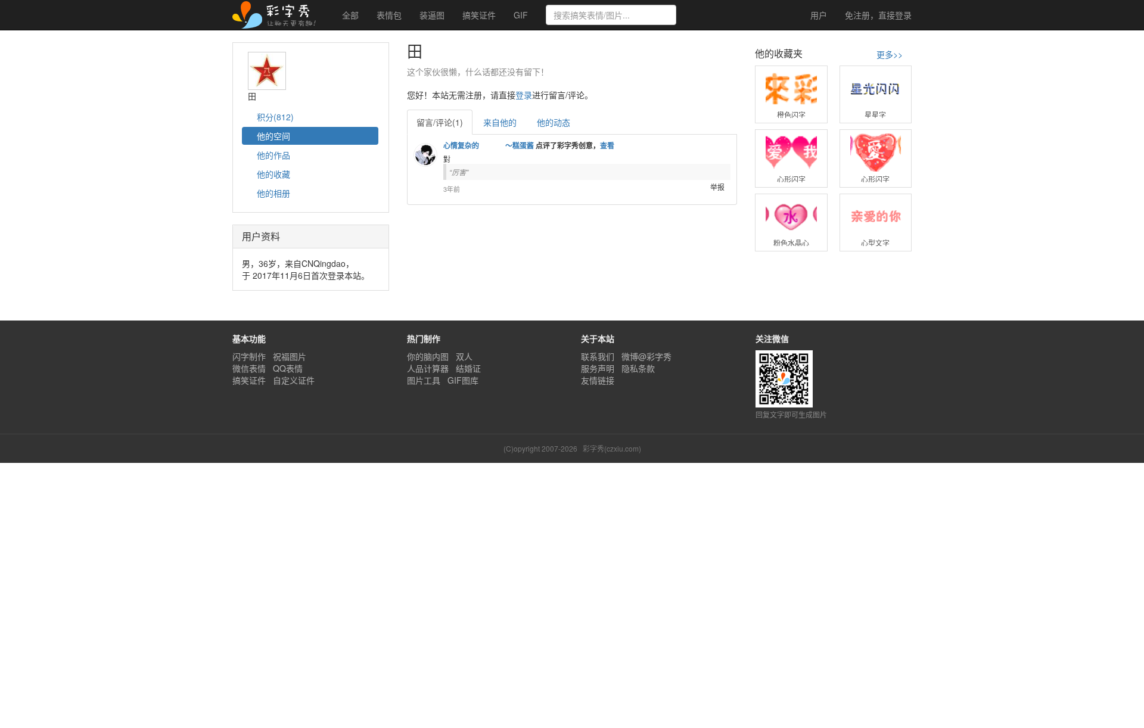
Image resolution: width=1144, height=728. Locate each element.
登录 (878, 15)
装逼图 (431, 15)
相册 (273, 193)
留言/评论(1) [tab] (439, 122)
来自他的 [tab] (500, 122)
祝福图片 (289, 356)
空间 (273, 136)
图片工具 (423, 380)
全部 (350, 15)
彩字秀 (278, 15)
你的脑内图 (428, 356)
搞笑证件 (479, 15)
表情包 (389, 15)
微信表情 (249, 368)
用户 (817, 15)
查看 (607, 145)
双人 (464, 356)
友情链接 (597, 380)
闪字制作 (249, 356)
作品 (273, 155)
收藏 (273, 174)
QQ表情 (288, 368)
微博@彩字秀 (646, 356)
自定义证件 (294, 380)
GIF (521, 15)
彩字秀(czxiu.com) (612, 448)
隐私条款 (638, 368)
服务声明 (597, 368)
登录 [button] (523, 95)
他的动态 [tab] (553, 122)
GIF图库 (462, 380)
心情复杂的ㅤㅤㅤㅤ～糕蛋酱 (488, 145)
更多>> (889, 54)
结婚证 (468, 368)
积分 (274, 117)
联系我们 (597, 356)
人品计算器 (428, 368)
